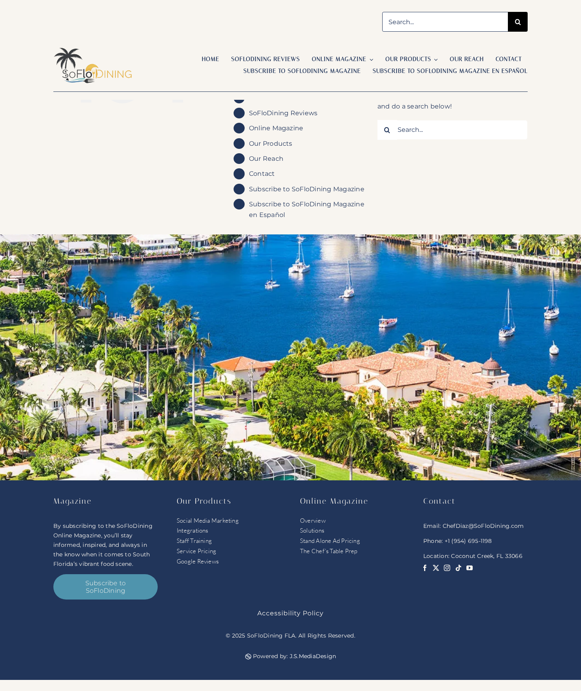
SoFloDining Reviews (283, 113)
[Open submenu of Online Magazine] (370, 59)
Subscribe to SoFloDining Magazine (306, 189)
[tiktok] (458, 568)
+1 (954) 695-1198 (468, 540)
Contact (262, 173)
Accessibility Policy (290, 613)
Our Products (270, 143)
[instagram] (447, 568)
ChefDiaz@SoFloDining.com (483, 525)
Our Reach (266, 158)
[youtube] (469, 568)
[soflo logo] (92, 50)
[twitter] (436, 568)
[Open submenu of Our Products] (434, 59)
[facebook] (425, 568)
